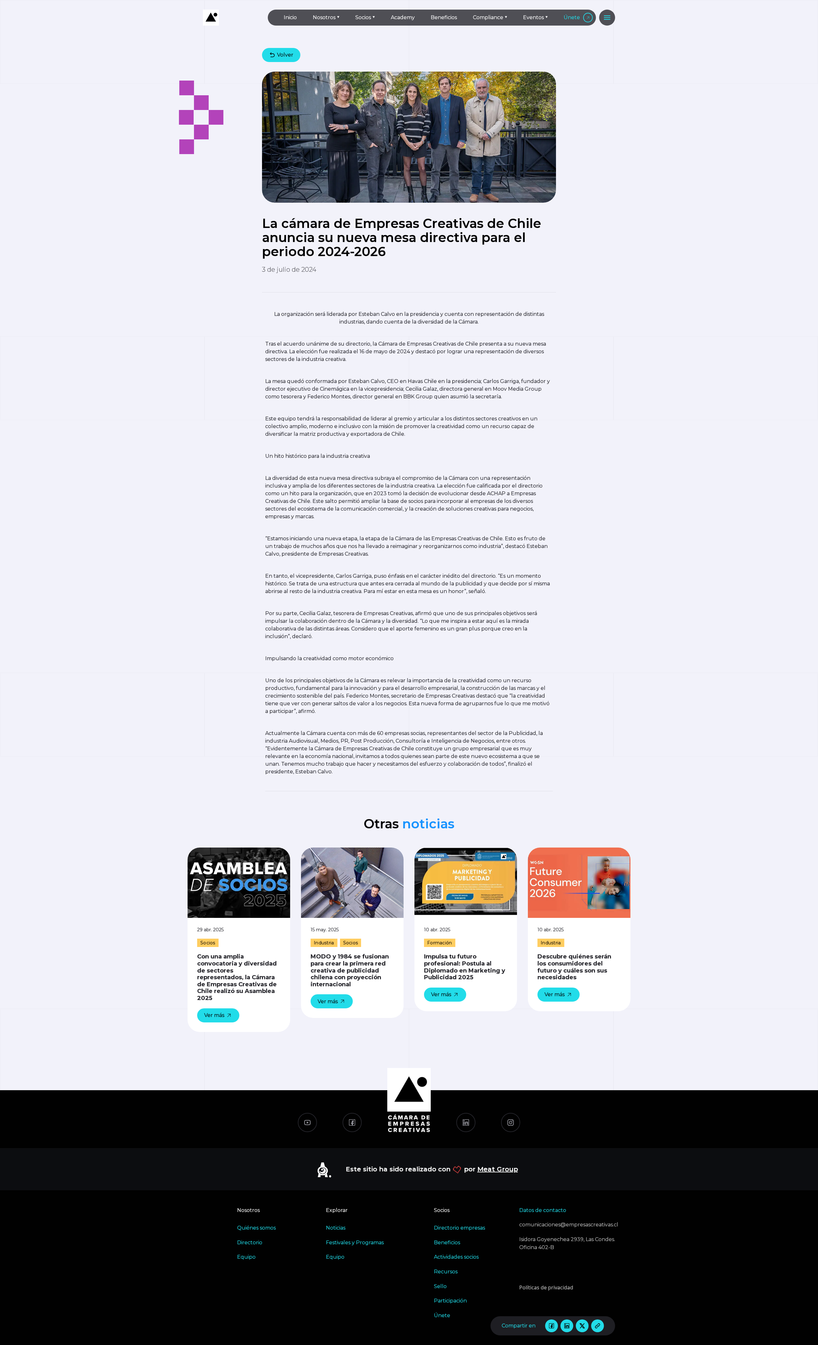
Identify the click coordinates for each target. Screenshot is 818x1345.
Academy (403, 17)
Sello (440, 1286)
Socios (363, 17)
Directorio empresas (459, 1228)
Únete (572, 17)
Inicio (290, 17)
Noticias (335, 1228)
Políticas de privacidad (546, 1287)
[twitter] (582, 1325)
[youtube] (307, 1122)
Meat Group (497, 1169)
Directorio (249, 1242)
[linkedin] (566, 1325)
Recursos (446, 1272)
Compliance (488, 17)
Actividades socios (456, 1257)
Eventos (533, 17)
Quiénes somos (256, 1228)
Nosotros (324, 17)
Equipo (246, 1257)
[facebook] (551, 1325)
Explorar (337, 1210)
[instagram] (510, 1122)
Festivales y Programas (355, 1242)
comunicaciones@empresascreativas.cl (567, 1225)
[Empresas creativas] (230, 18)
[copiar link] (597, 1325)
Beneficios (444, 17)
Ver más (214, 1015)
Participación (450, 1301)
